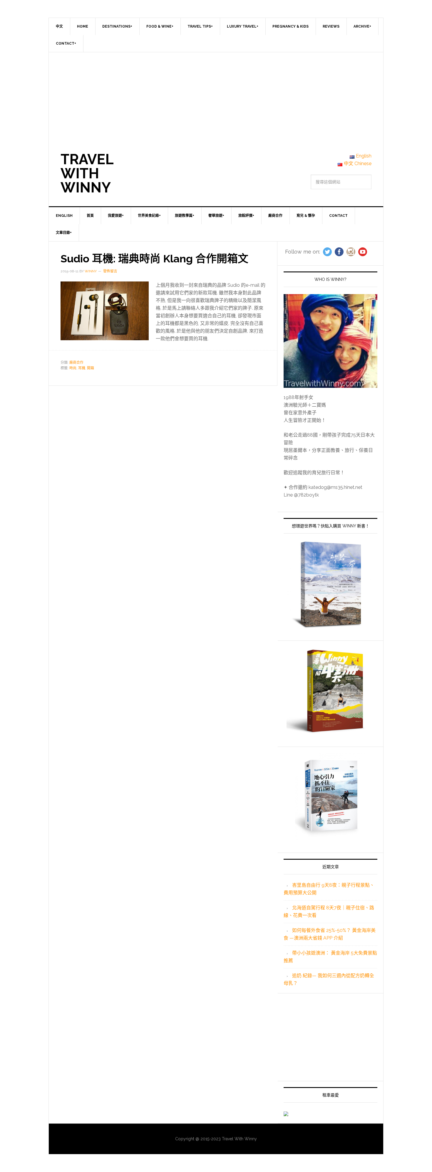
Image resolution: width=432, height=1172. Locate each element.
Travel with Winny (87, 173)
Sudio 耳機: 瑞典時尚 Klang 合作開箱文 (154, 258)
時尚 (72, 368)
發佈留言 (110, 271)
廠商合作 (76, 363)
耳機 (81, 368)
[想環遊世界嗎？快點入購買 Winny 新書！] (330, 585)
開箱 (90, 368)
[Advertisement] (216, 96)
